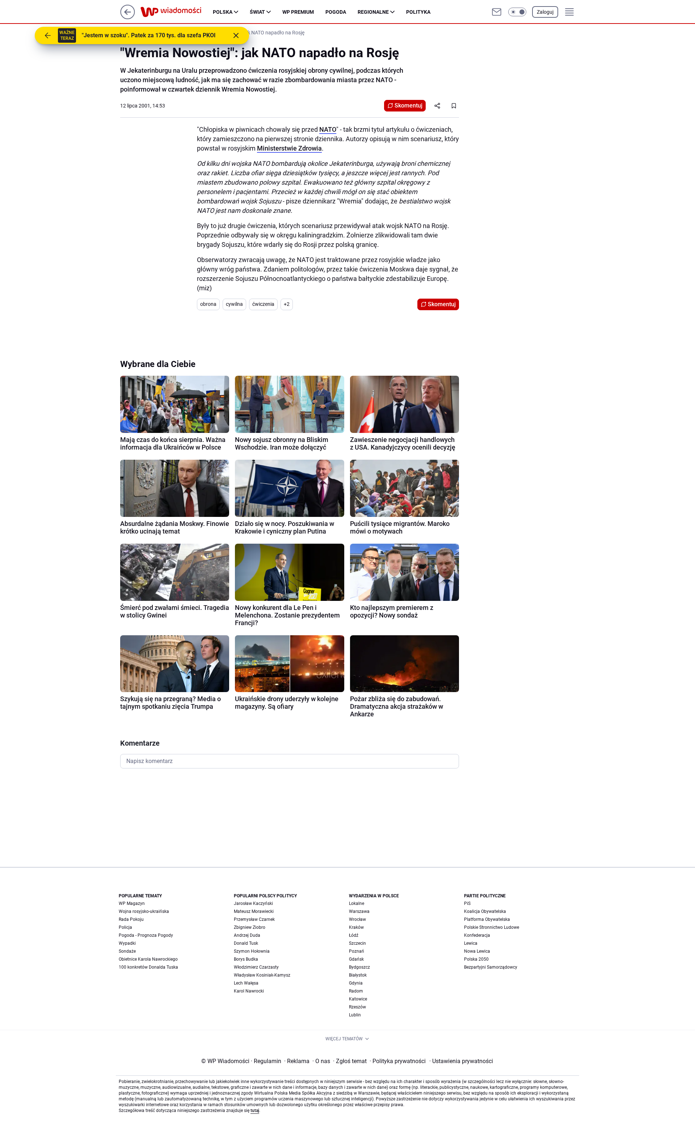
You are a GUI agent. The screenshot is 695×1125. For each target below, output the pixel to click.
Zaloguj (545, 12)
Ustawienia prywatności (461, 1061)
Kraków (356, 927)
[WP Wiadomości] (176, 12)
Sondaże (127, 951)
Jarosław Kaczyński (253, 903)
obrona (208, 304)
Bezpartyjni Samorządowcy (490, 967)
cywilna (234, 304)
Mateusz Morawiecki (254, 911)
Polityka (418, 12)
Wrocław (357, 919)
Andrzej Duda (247, 935)
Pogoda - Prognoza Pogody (146, 935)
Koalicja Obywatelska (485, 911)
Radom (356, 991)
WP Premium (298, 12)
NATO (327, 129)
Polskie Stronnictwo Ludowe (491, 927)
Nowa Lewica (477, 951)
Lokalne (356, 903)
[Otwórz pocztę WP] (496, 12)
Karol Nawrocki (249, 991)
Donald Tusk (246, 943)
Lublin (355, 1014)
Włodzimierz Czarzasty (256, 967)
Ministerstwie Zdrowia (289, 148)
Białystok (358, 975)
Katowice (358, 999)
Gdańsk (356, 959)
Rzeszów (357, 1007)
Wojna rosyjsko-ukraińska (144, 911)
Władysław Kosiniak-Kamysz (262, 975)
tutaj (254, 1110)
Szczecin (357, 943)
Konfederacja (477, 935)
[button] (517, 12)
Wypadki (127, 943)
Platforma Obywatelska (487, 919)
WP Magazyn (132, 903)
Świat (257, 12)
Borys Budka (246, 959)
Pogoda (335, 12)
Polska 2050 (476, 959)
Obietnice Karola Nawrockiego (148, 959)
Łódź (353, 935)
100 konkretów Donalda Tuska (148, 967)
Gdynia (356, 983)
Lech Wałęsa (246, 983)
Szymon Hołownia (252, 951)
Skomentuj (408, 105)
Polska (222, 12)
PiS (467, 903)
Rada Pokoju (131, 919)
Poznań (356, 951)
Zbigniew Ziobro (249, 927)
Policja (125, 927)
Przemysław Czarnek (254, 919)
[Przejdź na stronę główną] (127, 17)
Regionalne (373, 12)
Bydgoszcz (359, 967)
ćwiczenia (263, 304)
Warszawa (359, 911)
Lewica (470, 943)
